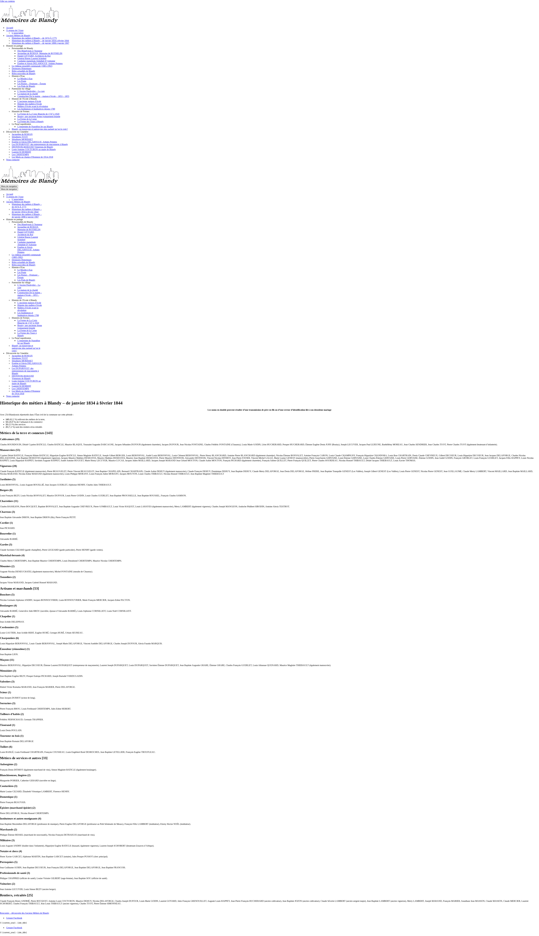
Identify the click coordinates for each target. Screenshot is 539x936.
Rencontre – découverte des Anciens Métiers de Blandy (24, 913)
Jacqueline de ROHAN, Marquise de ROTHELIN (39, 53)
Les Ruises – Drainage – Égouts (31, 83)
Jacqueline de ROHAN (22, 134)
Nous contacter (13, 159)
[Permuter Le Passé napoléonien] (49, 338)
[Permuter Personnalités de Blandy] (49, 222)
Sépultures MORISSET (22, 139)
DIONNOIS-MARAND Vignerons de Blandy (32, 147)
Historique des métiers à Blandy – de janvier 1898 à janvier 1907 (40, 43)
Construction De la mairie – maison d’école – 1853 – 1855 (43, 96)
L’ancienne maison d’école (29, 101)
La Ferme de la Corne (27, 119)
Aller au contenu (7, 1)
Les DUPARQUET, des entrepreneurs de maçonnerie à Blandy (40, 144)
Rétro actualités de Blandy (23, 71)
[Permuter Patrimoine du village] (49, 282)
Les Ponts (21, 81)
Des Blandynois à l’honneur (29, 51)
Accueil (9, 28)
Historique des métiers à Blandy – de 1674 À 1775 (34, 38)
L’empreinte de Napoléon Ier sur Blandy (35, 126)
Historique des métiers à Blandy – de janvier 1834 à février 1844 (40, 40)
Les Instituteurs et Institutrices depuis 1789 (36, 109)
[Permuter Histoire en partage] (49, 219)
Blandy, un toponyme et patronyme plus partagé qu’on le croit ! (40, 129)
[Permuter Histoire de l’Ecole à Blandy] (49, 300)
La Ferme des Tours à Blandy (30, 121)
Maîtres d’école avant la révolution (32, 106)
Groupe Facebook (14, 918)
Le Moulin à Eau (24, 78)
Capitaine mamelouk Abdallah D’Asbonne (36, 61)
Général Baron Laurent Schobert (31, 58)
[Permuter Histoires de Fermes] (49, 318)
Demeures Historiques (21, 68)
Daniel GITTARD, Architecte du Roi (34, 56)
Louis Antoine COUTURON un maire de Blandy (34, 149)
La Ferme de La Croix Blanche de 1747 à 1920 (38, 114)
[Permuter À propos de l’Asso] (49, 197)
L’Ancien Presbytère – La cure (31, 91)
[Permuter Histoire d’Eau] (49, 267)
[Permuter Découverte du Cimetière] (49, 353)
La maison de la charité (27, 94)
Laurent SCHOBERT (21, 152)
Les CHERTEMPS (20, 154)
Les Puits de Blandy (26, 86)
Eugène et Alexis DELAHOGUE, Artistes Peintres (40, 63)
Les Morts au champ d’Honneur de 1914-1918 (32, 157)
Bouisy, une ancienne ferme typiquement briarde (38, 116)
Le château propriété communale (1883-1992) (32, 66)
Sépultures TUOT (20, 137)
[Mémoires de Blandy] (29, 23)
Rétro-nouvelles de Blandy (24, 73)
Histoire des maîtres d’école (29, 104)
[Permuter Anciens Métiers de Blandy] (49, 202)
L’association (17, 33)
